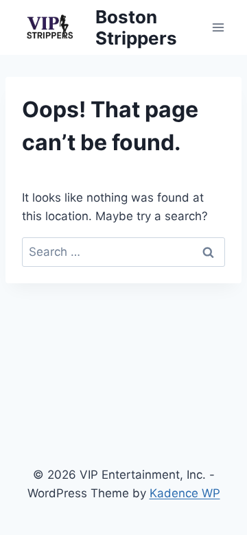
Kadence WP (185, 493)
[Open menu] (218, 27)
